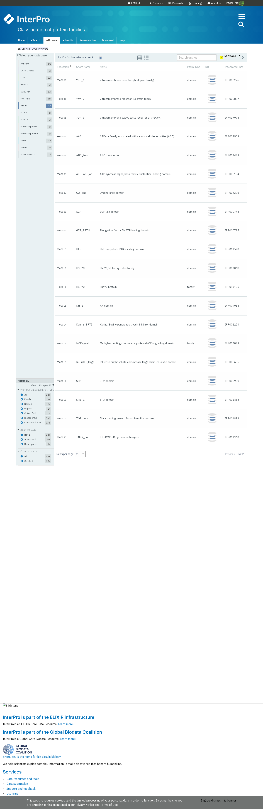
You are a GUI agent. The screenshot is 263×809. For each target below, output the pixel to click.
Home (21, 40)
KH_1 (79, 305)
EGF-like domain (109, 211)
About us (216, 3)
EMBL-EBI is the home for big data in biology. (32, 756)
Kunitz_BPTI (84, 324)
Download (108, 40)
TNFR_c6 (82, 437)
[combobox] (225, 24)
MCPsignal (82, 343)
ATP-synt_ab (84, 174)
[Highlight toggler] (221, 57)
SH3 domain (107, 399)
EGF (78, 211)
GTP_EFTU (83, 230)
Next (241, 453)
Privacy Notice (85, 805)
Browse (51, 40)
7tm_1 (80, 80)
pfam (45, 48)
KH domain (106, 305)
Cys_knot (81, 192)
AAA (79, 136)
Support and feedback (21, 788)
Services (158, 3)
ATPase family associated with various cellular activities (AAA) (137, 136)
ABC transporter (109, 155)
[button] (241, 25)
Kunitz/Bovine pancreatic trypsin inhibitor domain (129, 324)
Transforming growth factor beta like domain (127, 418)
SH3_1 (80, 399)
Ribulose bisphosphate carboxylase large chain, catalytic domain (138, 362)
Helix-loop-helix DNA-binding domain (122, 249)
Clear (34, 385)
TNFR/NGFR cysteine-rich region (119, 437)
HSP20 (80, 268)
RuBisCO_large (85, 362)
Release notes (87, 40)
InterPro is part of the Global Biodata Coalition (52, 732)
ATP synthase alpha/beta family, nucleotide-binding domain (135, 174)
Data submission (17, 783)
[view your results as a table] (139, 58)
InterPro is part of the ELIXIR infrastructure (48, 717)
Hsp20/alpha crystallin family (117, 268)
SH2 (78, 381)
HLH (78, 249)
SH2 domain (107, 381)
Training (197, 3)
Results (68, 40)
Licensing (12, 793)
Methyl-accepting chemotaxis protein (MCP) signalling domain (137, 343)
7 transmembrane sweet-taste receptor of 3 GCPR (130, 117)
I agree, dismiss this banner (218, 800)
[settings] (243, 58)
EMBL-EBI (137, 3)
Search (34, 40)
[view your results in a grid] (146, 58)
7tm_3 (80, 117)
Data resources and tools (22, 779)
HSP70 (80, 287)
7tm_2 (80, 99)
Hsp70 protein (108, 287)
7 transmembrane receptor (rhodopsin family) (127, 80)
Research (177, 3)
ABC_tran (82, 155)
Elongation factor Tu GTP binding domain (124, 230)
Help (122, 40)
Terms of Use (109, 805)
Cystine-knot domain (112, 192)
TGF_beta (82, 418)
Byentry (36, 48)
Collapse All (46, 385)
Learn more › (66, 724)
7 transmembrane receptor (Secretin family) (126, 99)
